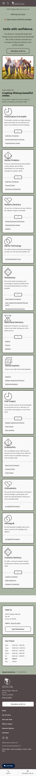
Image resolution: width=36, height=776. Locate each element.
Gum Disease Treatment (13, 299)
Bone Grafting (9, 430)
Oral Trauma (9, 426)
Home (4, 710)
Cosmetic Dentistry (11, 577)
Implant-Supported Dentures (14, 380)
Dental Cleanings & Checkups (14, 139)
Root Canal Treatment (12, 465)
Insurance (5, 733)
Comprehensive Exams (12, 143)
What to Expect (7, 724)
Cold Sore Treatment (12, 136)
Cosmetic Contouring (12, 584)
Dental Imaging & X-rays (13, 259)
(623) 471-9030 (20, 14)
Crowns (7, 345)
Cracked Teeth (10, 185)
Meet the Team (7, 719)
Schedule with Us (18, 51)
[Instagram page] (7, 738)
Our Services (6, 715)
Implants (8, 349)
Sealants (7, 229)
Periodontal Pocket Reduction (15, 309)
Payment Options (8, 728)
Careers (25, 749)
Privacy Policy (6, 749)
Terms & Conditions (16, 749)
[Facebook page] (3, 738)
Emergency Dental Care (13, 189)
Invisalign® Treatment (12, 506)
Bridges (7, 341)
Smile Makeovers (10, 580)
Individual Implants (11, 384)
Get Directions (18, 629)
